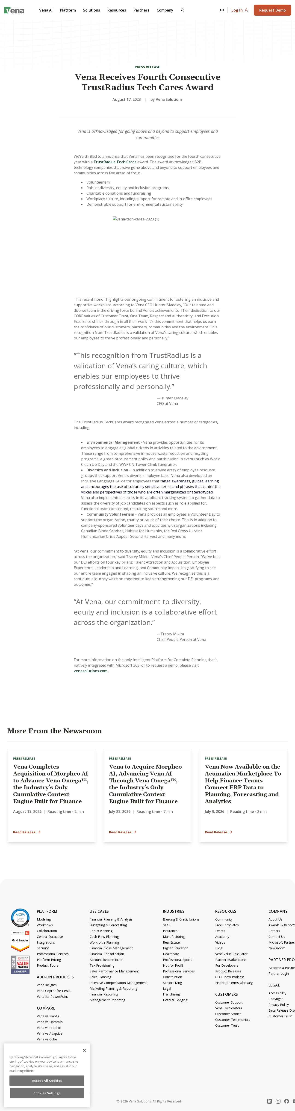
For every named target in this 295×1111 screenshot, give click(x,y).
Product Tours (47, 965)
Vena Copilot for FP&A (54, 991)
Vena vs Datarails (50, 1022)
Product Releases (228, 971)
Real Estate (171, 942)
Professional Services (53, 954)
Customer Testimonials (232, 1019)
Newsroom (276, 948)
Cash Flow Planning (104, 936)
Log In (237, 10)
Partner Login (278, 973)
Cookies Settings (47, 1093)
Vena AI (46, 10)
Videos (220, 942)
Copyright (275, 999)
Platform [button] (68, 10)
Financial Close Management (111, 948)
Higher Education (175, 948)
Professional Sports (177, 959)
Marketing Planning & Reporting (113, 988)
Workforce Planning (104, 942)
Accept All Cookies (47, 1080)
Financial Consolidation (107, 954)
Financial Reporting (104, 994)
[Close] (84, 1050)
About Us (275, 919)
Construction (172, 977)
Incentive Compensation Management (118, 982)
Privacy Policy (278, 1004)
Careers (274, 931)
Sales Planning (100, 977)
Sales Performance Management (114, 971)
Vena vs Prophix (49, 1027)
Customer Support (229, 1002)
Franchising (171, 994)
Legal (167, 988)
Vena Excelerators (228, 1008)
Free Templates (227, 925)
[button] (182, 10)
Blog (218, 948)
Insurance (170, 931)
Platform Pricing (49, 959)
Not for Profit (173, 965)
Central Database (50, 936)
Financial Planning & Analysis (111, 919)
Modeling (44, 919)
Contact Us (276, 936)
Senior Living (172, 982)
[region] (47, 1075)
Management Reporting (107, 1000)
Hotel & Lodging (175, 1000)
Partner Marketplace (230, 959)
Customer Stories (228, 1014)
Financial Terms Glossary (234, 982)
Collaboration (47, 931)
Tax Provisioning (102, 965)
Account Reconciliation (107, 959)
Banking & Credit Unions (181, 919)
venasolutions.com (90, 670)
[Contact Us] (222, 10)
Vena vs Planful (48, 1016)
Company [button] (165, 10)
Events (220, 931)
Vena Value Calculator (231, 954)
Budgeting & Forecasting (108, 925)
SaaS (166, 925)
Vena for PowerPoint (52, 996)
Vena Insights (47, 985)
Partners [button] (141, 10)
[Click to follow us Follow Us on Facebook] (286, 1101)
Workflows (45, 925)
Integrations (46, 942)
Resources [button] (116, 10)
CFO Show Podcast (229, 977)
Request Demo (272, 10)
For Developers (226, 965)
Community (224, 919)
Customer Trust (227, 1025)
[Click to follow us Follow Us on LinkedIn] (269, 1101)
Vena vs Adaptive (49, 1033)
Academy (222, 936)
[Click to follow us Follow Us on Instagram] (278, 1101)
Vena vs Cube (47, 1039)
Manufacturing (174, 936)
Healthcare (171, 954)
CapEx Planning (101, 931)
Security (43, 948)
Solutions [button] (91, 10)
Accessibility (277, 993)
